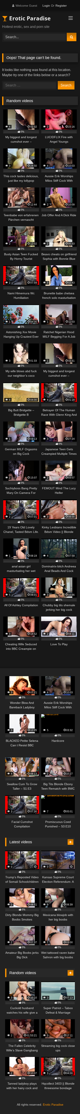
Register (61, 5)
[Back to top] (66, 1101)
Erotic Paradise (29, 18)
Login (46, 5)
